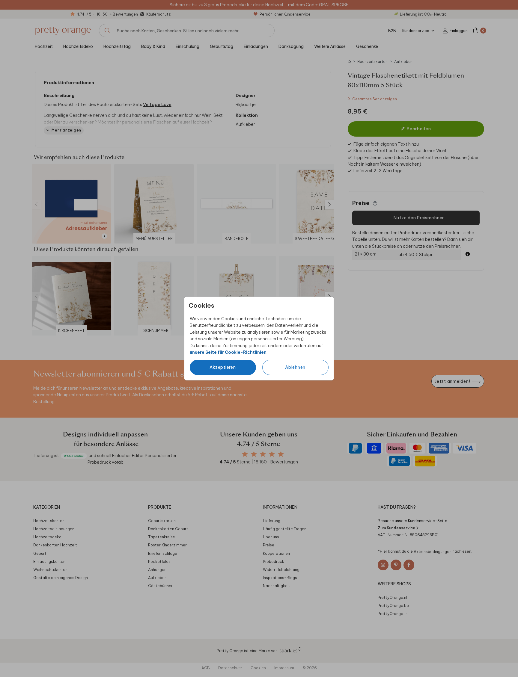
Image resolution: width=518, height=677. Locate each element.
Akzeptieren (223, 367)
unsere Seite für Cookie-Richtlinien (228, 352)
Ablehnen (295, 367)
